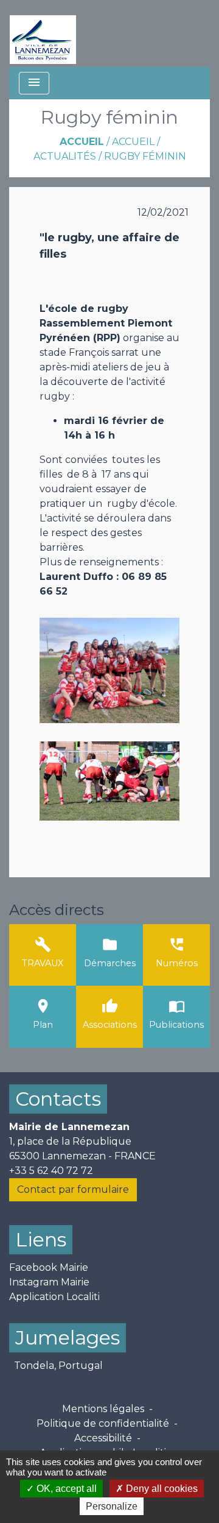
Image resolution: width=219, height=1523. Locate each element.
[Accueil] (43, 33)
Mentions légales (103, 1409)
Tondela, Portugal (58, 1365)
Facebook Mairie (48, 1267)
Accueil (82, 141)
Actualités (64, 156)
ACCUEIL (133, 141)
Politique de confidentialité (102, 1423)
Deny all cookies (160, 1488)
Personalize (111, 1506)
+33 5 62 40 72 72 (51, 1170)
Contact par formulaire (73, 1189)
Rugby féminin (145, 156)
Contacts (58, 1099)
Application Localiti (54, 1296)
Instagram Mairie (49, 1282)
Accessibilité (103, 1438)
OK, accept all (65, 1488)
